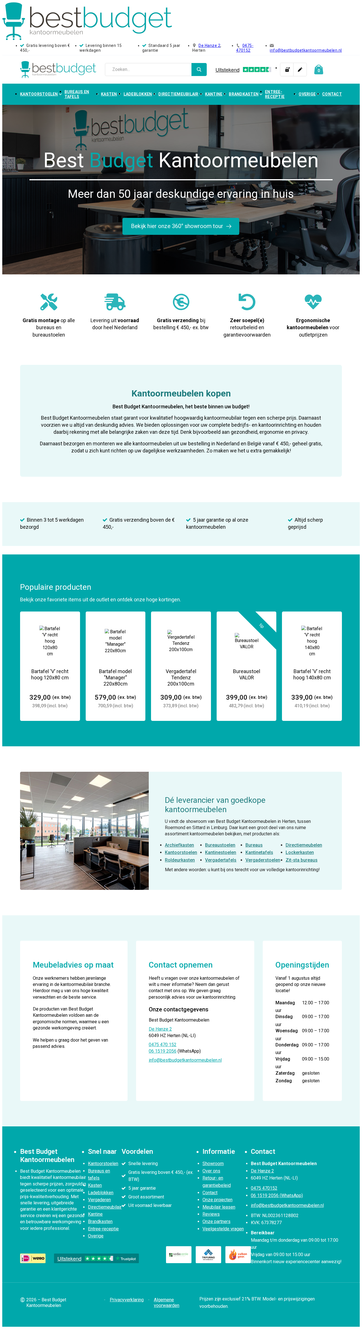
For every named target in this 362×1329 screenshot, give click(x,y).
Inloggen (286, 69)
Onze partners (216, 1221)
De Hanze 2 (209, 45)
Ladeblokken (138, 94)
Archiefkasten (179, 845)
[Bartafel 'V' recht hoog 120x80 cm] (50, 666)
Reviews (211, 1214)
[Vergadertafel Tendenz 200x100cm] (181, 666)
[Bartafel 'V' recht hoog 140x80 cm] (312, 666)
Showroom (213, 1163)
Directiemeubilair (178, 94)
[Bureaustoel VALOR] (247, 666)
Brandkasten (243, 94)
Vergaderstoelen (262, 860)
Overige (307, 94)
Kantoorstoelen (39, 94)
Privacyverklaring (127, 1299)
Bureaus (254, 845)
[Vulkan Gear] (238, 1254)
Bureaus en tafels (76, 94)
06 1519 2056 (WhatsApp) (277, 1195)
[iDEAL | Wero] (33, 1258)
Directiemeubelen (304, 845)
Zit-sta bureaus (302, 860)
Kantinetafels (259, 852)
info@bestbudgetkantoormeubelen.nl (306, 50)
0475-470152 (245, 48)
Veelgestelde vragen (223, 1229)
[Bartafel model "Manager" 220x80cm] (116, 666)
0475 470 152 (162, 1044)
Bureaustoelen (220, 845)
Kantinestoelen (220, 852)
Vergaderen (99, 1199)
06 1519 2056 (162, 1051)
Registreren (300, 69)
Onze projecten (217, 1199)
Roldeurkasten (180, 860)
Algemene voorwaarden (166, 1302)
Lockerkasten (300, 852)
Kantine (214, 94)
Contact (332, 94)
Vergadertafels (220, 860)
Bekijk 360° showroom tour (177, 226)
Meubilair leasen (218, 1207)
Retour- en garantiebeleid (216, 1181)
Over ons (211, 1171)
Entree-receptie (275, 94)
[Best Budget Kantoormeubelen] (58, 69)
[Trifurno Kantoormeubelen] (208, 1254)
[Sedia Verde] (178, 1254)
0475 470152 (264, 1188)
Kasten (109, 94)
